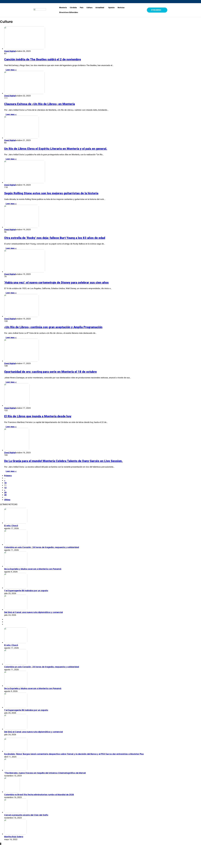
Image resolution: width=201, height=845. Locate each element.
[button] (100, 7)
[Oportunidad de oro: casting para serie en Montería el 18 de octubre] (21, 361)
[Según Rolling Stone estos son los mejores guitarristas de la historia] (24, 182)
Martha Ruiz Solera (13, 836)
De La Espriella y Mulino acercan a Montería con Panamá (32, 569)
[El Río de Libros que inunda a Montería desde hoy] (17, 405)
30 (5, 495)
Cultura (89, 8)
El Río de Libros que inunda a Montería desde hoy (37, 416)
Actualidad (99, 8)
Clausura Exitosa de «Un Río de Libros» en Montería (39, 104)
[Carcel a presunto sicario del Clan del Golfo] (15, 812)
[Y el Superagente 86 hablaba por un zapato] (15, 588)
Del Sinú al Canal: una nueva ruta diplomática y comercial (33, 612)
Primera (8, 475)
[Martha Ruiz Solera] (15, 834)
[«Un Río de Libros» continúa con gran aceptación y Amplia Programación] (21, 316)
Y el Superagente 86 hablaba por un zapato (26, 590)
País (81, 8)
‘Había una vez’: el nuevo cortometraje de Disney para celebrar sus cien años (56, 282)
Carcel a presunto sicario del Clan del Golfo (26, 815)
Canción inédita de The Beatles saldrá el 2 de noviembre (42, 59)
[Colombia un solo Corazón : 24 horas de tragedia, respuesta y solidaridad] (15, 544)
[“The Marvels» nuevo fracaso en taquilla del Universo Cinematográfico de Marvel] (15, 770)
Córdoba (73, 8)
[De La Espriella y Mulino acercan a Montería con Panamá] (15, 566)
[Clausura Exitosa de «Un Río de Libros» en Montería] (24, 93)
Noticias (121, 8)
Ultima (7, 499)
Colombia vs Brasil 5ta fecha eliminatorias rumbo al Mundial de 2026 (39, 794)
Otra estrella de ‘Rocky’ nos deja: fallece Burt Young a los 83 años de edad (54, 238)
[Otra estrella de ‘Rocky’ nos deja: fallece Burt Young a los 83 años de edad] (21, 227)
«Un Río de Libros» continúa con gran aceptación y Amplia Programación (53, 327)
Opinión (111, 8)
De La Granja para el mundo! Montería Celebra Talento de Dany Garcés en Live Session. (63, 461)
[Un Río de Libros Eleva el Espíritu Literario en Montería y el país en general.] (21, 138)
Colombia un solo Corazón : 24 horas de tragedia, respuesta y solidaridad (41, 547)
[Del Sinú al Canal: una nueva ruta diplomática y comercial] (15, 609)
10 (5, 483)
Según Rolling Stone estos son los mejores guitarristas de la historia (51, 193)
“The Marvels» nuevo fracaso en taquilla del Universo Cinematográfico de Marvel (45, 773)
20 (5, 492)
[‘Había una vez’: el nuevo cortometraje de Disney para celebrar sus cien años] (24, 272)
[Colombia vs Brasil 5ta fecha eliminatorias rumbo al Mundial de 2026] (12, 792)
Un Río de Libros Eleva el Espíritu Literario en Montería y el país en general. (55, 148)
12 (5, 487)
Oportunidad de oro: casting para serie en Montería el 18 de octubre (50, 371)
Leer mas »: (11, 70)
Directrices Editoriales (68, 12)
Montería (63, 8)
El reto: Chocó (11, 525)
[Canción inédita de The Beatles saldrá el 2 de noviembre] (24, 49)
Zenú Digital (9, 51)
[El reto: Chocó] (15, 523)
